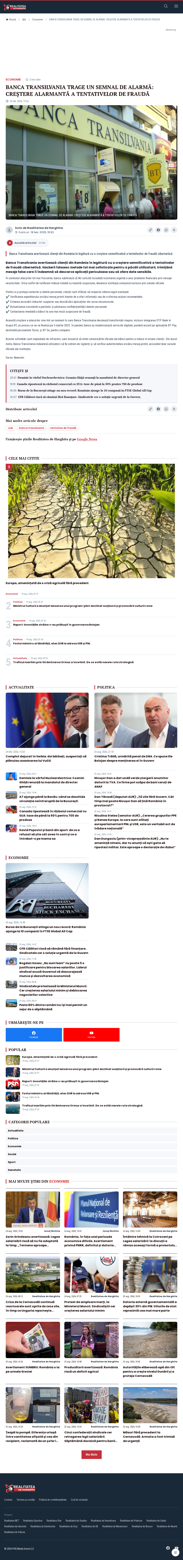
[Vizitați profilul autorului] (9, 230)
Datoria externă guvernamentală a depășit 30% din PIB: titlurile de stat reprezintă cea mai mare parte (150, 1306)
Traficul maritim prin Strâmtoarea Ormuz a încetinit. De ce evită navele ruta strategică (73, 662)
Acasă (12, 19)
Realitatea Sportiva (32, 1520)
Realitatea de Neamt (167, 1526)
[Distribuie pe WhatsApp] (166, 230)
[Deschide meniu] (176, 6)
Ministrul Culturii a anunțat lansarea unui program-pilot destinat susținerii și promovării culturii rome (83, 606)
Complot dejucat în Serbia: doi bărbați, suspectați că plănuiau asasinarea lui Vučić (46, 758)
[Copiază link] (150, 230)
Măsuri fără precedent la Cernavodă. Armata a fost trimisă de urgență (149, 1436)
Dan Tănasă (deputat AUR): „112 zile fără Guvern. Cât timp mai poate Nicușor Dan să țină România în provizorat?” (134, 801)
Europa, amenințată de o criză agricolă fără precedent (47, 583)
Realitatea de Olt (90, 1526)
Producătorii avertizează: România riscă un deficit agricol (91, 1369)
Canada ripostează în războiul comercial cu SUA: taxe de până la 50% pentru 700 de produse (80, 384)
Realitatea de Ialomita (15, 1526)
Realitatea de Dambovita (43, 1526)
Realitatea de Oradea (76, 1520)
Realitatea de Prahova (131, 1520)
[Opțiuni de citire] (175, 1552)
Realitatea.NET (11, 1520)
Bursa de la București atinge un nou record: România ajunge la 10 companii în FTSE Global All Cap (85, 390)
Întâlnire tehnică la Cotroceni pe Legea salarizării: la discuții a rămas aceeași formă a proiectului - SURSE (149, 1243)
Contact (8, 1499)
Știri (24, 19)
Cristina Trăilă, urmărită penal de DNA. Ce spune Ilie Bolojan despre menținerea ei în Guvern (133, 758)
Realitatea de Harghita (45, 228)
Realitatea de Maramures (115, 1526)
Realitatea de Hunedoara (103, 1520)
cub (10, 428)
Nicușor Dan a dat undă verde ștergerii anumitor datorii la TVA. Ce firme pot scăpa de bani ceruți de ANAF (132, 782)
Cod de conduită (79, 1499)
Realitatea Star (54, 1520)
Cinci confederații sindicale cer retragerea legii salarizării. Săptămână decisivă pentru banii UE (89, 1438)
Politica (18, 602)
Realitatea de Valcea (14, 1532)
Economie (38, 19)
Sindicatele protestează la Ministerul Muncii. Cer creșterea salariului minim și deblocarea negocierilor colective (53, 990)
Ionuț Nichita (52, 1231)
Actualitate (20, 658)
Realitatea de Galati (156, 1520)
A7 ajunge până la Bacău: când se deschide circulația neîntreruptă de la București (52, 799)
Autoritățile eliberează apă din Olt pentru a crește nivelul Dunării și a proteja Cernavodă (149, 1371)
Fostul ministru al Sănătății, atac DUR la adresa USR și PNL (51, 643)
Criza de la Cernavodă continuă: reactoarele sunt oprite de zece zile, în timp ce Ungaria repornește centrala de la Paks (33, 1308)
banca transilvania (31, 428)
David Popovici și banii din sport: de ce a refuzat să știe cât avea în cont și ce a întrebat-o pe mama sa (49, 834)
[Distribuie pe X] (174, 230)
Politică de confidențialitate (53, 1499)
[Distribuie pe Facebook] (158, 230)
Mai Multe (91, 1454)
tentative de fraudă (63, 428)
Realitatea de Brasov (142, 1526)
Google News (87, 439)
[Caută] (165, 7)
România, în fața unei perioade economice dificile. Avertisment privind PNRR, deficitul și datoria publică (89, 1243)
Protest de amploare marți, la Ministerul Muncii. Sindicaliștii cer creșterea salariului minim (89, 1306)
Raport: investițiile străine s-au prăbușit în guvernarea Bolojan (56, 624)
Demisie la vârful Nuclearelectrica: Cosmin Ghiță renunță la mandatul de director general (79, 377)
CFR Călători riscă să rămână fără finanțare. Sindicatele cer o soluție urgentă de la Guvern (79, 397)
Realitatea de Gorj (68, 1526)
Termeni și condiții (26, 1499)
